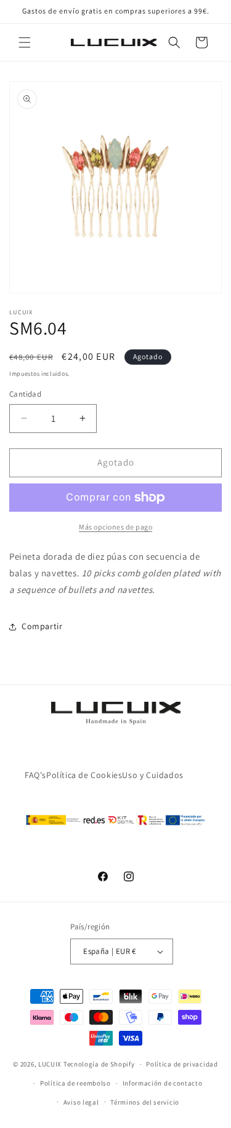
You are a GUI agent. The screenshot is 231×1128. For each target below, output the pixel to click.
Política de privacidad (181, 1064)
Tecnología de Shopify (99, 1064)
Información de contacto (163, 1083)
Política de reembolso (75, 1083)
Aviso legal (81, 1102)
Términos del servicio (144, 1102)
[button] (24, 42)
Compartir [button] (42, 626)
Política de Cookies (84, 774)
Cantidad (25, 394)
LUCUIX (50, 1064)
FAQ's (35, 774)
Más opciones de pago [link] (115, 526)
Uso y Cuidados (152, 774)
